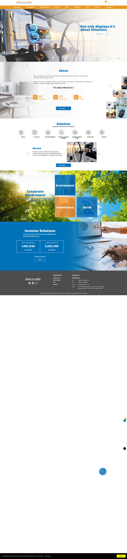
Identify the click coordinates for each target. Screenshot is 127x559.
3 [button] (1, 28)
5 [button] (1, 31)
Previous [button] (110, 58)
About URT (17, 7)
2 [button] (1, 27)
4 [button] (1, 30)
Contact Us (109, 7)
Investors (77, 7)
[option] (63, 35)
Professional (31, 7)
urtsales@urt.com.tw (83, 284)
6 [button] (1, 33)
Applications (45, 7)
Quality (57, 7)
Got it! (121, 556)
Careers (97, 7)
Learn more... (47, 556)
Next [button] (119, 58)
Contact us (76, 275)
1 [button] (1, 25)
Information (57, 275)
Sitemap (85, 293)
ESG (87, 7)
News (67, 7)
